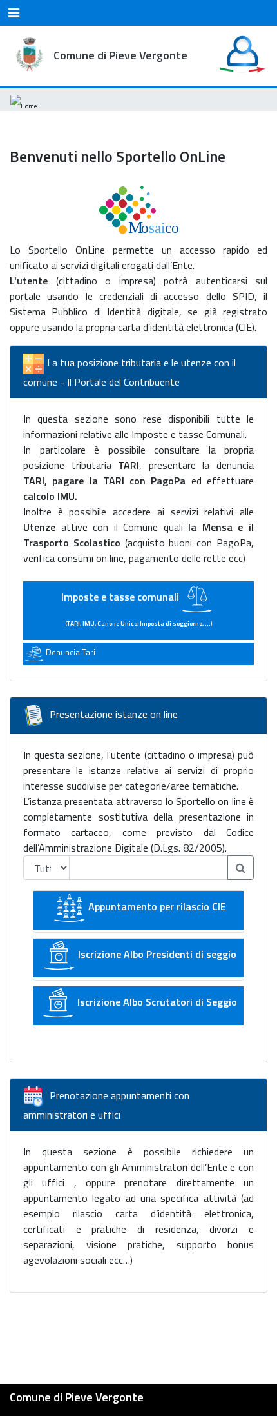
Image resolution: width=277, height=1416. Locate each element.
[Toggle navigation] (14, 13)
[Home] (23, 100)
